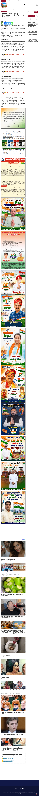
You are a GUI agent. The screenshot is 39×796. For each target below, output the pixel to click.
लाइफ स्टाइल (2, 11)
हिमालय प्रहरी (20, 791)
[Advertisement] (13, 531)
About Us (16, 788)
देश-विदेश (20, 5)
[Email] (2, 23)
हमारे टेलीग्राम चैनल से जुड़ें (7, 761)
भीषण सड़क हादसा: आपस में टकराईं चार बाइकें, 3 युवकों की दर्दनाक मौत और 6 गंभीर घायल (33, 40)
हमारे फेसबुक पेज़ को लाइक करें (8, 760)
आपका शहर (15, 5)
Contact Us (22, 788)
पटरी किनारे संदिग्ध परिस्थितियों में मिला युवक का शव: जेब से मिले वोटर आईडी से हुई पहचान (33, 31)
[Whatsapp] (12, 23)
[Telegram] (7, 23)
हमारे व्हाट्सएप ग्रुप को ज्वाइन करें (9, 758)
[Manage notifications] (36, 794)
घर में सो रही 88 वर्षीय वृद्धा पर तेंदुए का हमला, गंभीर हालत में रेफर (32, 36)
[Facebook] (5, 23)
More (25, 6)
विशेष (5, 11)
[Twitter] (9, 23)
